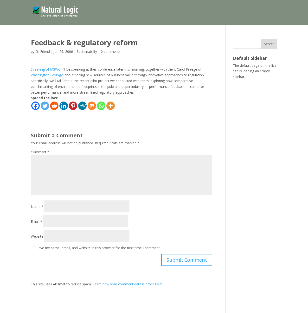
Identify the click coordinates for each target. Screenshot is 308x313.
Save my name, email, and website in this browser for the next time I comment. (98, 248)
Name (37, 206)
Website (37, 236)
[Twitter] (45, 106)
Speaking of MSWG (46, 69)
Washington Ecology (47, 75)
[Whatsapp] (101, 106)
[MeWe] (82, 106)
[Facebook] (35, 106)
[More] (110, 106)
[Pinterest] (73, 106)
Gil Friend (42, 51)
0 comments (111, 51)
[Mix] (92, 106)
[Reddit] (54, 106)
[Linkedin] (63, 106)
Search (269, 44)
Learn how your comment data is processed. (127, 284)
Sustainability (87, 51)
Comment (40, 152)
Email (36, 221)
